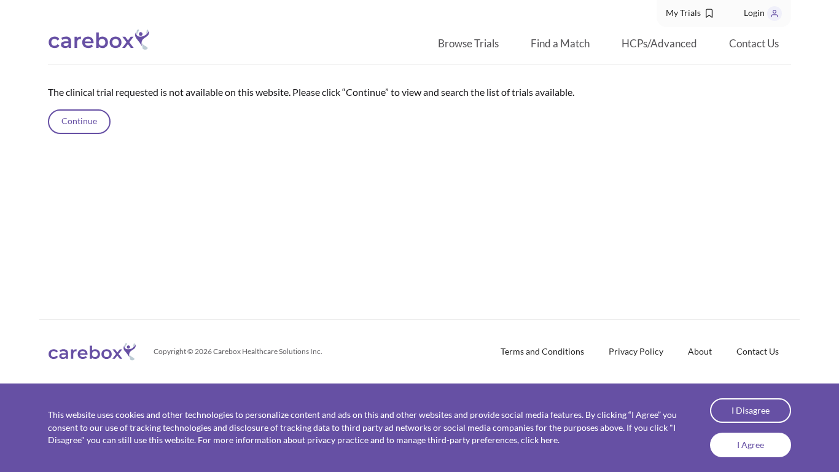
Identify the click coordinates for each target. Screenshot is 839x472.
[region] (419, 192)
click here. (540, 440)
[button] (691, 13)
